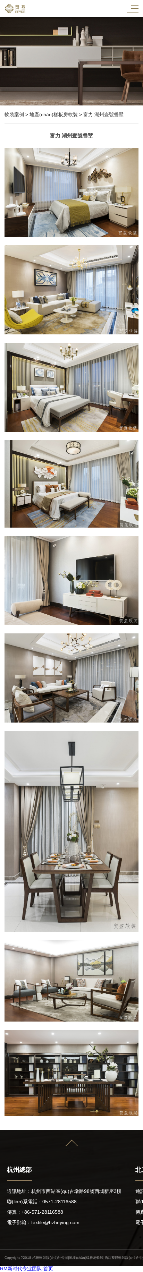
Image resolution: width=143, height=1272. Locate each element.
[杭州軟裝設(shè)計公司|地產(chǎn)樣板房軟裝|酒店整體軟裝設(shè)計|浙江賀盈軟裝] (15, 8)
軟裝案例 (14, 114)
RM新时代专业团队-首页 (26, 1268)
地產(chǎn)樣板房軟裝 (54, 114)
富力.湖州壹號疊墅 (103, 114)
